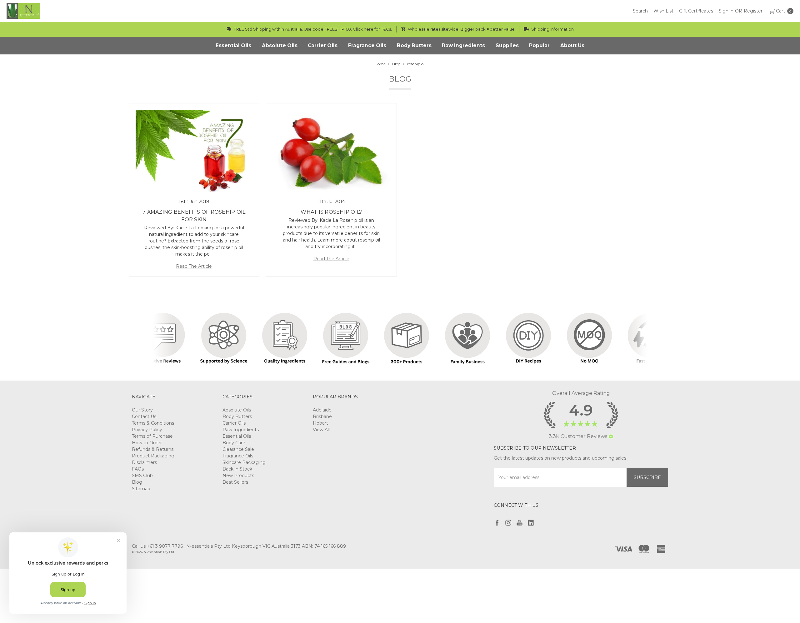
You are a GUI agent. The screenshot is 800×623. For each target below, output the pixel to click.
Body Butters (237, 416)
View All (321, 429)
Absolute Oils (236, 410)
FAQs (138, 469)
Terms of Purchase (152, 436)
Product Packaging (153, 456)
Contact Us (144, 416)
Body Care (233, 443)
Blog (137, 482)
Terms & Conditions (153, 423)
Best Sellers (235, 482)
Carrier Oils (234, 423)
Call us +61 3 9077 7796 (157, 546)
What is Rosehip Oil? (331, 212)
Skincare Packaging (244, 462)
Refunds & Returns (152, 449)
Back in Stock (237, 469)
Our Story (142, 410)
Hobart (320, 423)
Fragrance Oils (237, 456)
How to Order (147, 443)
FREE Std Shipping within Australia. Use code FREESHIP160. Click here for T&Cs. (312, 29)
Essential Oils (236, 436)
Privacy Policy (147, 429)
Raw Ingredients (240, 429)
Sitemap (141, 488)
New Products (238, 475)
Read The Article (194, 266)
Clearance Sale (238, 449)
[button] (610, 436)
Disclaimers (144, 462)
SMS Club (142, 475)
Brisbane (322, 416)
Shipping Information (552, 29)
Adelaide (322, 410)
